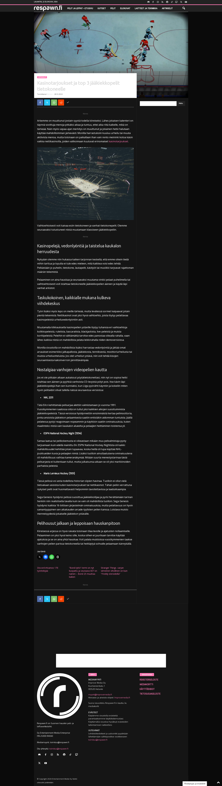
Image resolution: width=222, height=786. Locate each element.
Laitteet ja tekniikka (146, 8)
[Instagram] (158, 2)
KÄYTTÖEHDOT (147, 689)
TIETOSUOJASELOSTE (150, 693)
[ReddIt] (61, 102)
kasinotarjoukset (118, 141)
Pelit (113, 8)
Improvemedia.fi (122, 697)
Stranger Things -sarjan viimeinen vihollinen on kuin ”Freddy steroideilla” (114, 570)
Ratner (49, 94)
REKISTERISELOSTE (149, 679)
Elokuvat (125, 8)
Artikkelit (167, 8)
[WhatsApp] (54, 102)
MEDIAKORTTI (146, 684)
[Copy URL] (68, 102)
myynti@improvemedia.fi (100, 694)
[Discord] (148, 2)
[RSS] (162, 2)
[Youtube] (186, 2)
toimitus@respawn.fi (58, 748)
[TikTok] (172, 2)
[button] (183, 8)
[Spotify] (167, 2)
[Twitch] (176, 2)
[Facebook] (153, 2)
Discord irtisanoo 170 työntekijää (47, 569)
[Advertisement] (111, 633)
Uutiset (102, 8)
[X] (181, 2)
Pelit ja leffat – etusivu (80, 8)
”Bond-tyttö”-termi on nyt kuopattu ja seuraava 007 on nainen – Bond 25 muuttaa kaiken (83, 572)
